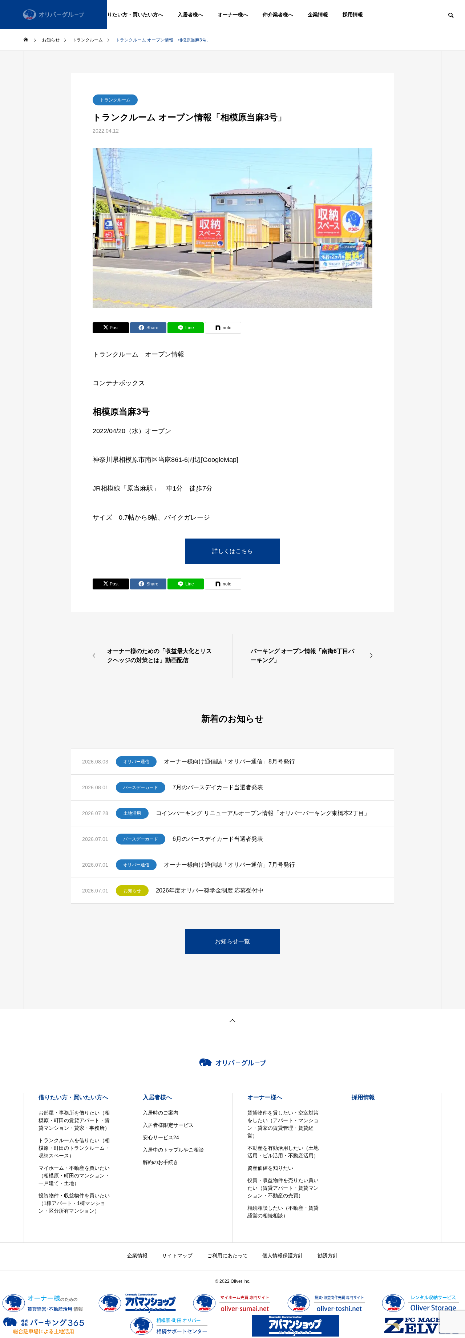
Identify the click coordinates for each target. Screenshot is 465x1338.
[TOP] (232, 1020)
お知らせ (132, 890)
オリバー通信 (136, 761)
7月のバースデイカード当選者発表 (218, 787)
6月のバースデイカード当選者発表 (218, 839)
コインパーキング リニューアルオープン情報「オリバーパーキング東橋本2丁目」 (263, 813)
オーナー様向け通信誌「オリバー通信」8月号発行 (229, 761)
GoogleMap (219, 459)
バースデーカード (140, 787)
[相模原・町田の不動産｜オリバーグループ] (53, 14)
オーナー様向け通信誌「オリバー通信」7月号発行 (229, 865)
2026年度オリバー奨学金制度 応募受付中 (209, 890)
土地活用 (132, 813)
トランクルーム (115, 99)
